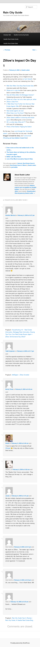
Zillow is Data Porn (12, 102)
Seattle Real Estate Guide (11, 39)
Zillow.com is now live (13, 90)
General (19, 163)
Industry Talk (7, 35)
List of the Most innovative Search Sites (20, 159)
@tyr (16, 191)
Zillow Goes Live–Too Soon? (15, 113)
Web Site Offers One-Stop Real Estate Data (20, 86)
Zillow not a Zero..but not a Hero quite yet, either (21, 99)
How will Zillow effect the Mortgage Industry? (20, 95)
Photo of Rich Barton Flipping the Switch (19, 127)
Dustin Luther (26, 70)
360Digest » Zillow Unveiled (20, 375)
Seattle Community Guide (21, 35)
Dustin (7, 443)
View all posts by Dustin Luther (25, 193)
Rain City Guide (12, 12)
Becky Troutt (9, 389)
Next (35, 50)
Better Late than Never (14, 157)
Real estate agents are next (15, 111)
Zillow (24, 165)
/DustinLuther (31, 191)
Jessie (7, 496)
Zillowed (7, 448)
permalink (14, 167)
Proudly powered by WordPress (20, 643)
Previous (6, 50)
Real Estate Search (29, 163)
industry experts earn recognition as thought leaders (25, 187)
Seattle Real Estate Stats (11, 43)
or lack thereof (27, 79)
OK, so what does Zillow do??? (16, 122)
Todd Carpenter (10, 351)
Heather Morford (10, 215)
